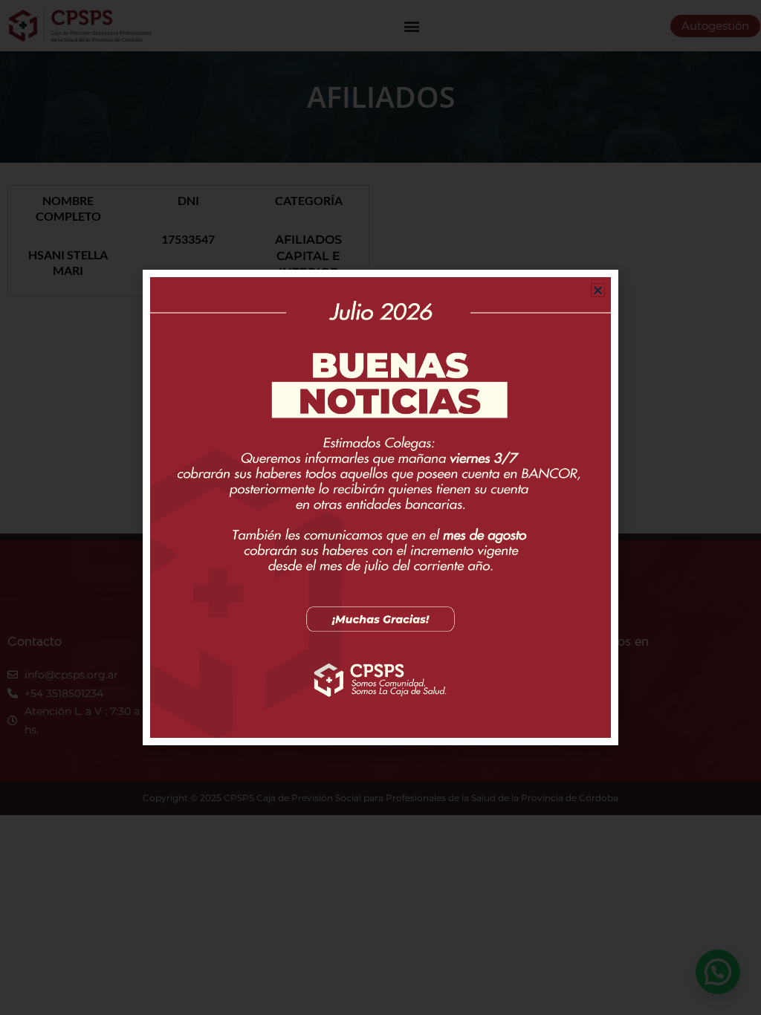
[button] (597, 290)
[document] (380, 507)
